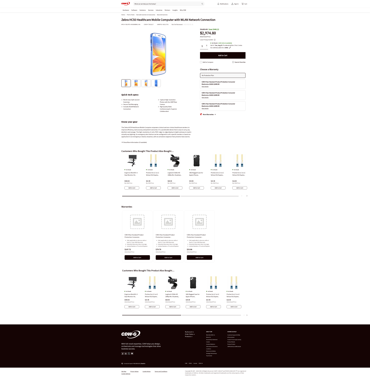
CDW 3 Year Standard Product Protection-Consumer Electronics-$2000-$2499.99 (165, 236)
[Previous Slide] (244, 315)
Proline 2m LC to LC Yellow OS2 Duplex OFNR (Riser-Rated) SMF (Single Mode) (212, 295)
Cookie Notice (147, 371)
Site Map (123, 371)
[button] (244, 4)
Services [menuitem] (150, 10)
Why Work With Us (210, 335)
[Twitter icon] (129, 353)
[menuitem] (218, 4)
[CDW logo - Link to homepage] (125, 4)
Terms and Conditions (161, 371)
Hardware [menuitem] (126, 10)
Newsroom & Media (211, 351)
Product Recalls (231, 342)
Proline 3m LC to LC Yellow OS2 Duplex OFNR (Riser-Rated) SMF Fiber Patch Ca (151, 295)
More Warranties (208, 114)
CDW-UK (201, 363)
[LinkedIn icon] (126, 353)
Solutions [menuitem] (143, 10)
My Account (189, 332)
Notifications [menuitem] (224, 4)
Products (188, 336)
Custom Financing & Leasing (234, 339)
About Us (208, 337)
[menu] (223, 4)
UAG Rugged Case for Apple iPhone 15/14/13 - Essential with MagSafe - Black (193, 295)
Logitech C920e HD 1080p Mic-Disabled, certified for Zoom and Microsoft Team (171, 295)
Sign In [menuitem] (236, 4)
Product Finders (231, 344)
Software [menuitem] (134, 10)
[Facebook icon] (122, 353)
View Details (205, 86)
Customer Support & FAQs (233, 335)
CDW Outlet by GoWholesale (234, 346)
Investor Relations (210, 344)
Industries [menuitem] (159, 10)
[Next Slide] (247, 315)
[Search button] (202, 3)
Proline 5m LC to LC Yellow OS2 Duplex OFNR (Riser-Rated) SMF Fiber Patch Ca (233, 295)
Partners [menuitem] (167, 10)
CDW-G (190, 363)
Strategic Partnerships (211, 353)
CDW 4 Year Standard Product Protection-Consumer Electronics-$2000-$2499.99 (134, 236)
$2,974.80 (208, 33)
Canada (195, 363)
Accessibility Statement (211, 339)
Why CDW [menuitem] (183, 10)
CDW (186, 363)
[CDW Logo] (125, 4)
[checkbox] (201, 62)
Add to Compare (208, 62)
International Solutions (212, 346)
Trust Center (209, 355)
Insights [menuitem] (175, 10)
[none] (126, 10)
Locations (208, 349)
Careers (208, 342)
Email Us (143, 363)
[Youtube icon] (132, 353)
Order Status (189, 334)
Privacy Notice (134, 371)
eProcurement (230, 337)
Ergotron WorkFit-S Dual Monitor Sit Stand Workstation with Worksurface (131, 295)
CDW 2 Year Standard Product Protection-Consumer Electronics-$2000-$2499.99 (196, 236)
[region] (185, 176)
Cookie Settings (125, 374)
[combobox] (166, 4)
